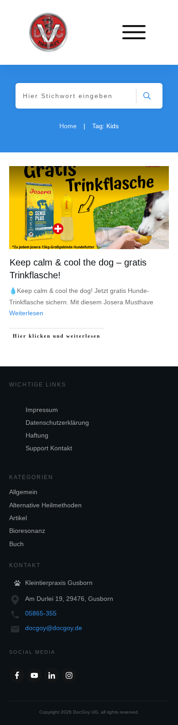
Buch (16, 544)
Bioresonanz (27, 530)
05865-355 (41, 613)
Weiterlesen (26, 313)
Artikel (18, 518)
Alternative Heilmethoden (45, 505)
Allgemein (23, 492)
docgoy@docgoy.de (53, 627)
